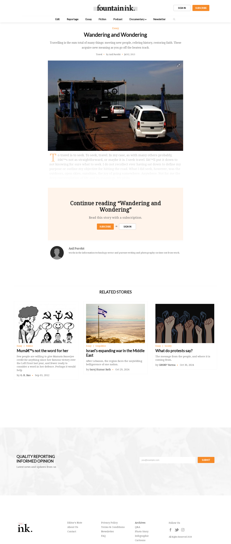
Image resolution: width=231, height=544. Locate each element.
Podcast (117, 19)
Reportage (72, 19)
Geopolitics (100, 346)
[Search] (174, 19)
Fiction (102, 19)
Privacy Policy (109, 522)
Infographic (142, 536)
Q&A (137, 527)
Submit (206, 460)
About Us (72, 527)
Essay (89, 19)
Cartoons (140, 540)
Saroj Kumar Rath (100, 369)
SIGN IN (182, 8)
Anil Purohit (76, 248)
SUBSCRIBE (201, 8)
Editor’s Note (74, 522)
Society (168, 346)
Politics (29, 346)
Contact (71, 531)
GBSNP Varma (167, 365)
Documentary (137, 19)
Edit (57, 19)
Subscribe (105, 226)
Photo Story (141, 531)
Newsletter (159, 19)
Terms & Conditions (113, 527)
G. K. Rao (25, 375)
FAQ (103, 536)
